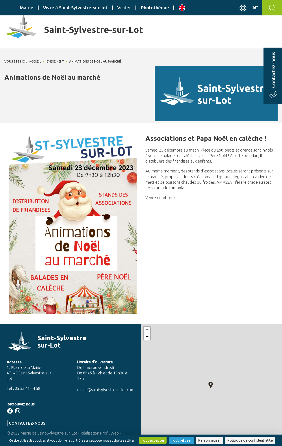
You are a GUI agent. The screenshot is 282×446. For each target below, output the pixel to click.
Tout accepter (152, 440)
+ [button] (147, 330)
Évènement (55, 61)
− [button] (147, 336)
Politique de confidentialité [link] (250, 440)
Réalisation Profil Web (99, 433)
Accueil (35, 61)
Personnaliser (209, 440)
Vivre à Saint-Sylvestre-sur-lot (75, 7)
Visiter (124, 7)
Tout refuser (181, 440)
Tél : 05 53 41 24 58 (23, 388)
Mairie (26, 7)
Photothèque (155, 7)
